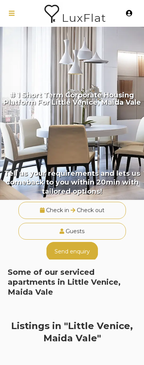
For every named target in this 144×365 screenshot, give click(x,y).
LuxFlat (84, 17)
